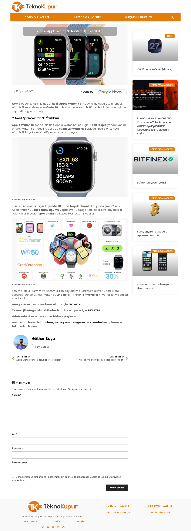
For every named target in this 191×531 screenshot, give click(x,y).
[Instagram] (58, 527)
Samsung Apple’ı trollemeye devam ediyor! (153, 286)
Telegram (78, 322)
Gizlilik (57, 521)
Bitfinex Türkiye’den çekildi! (151, 182)
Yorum (16, 395)
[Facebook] (63, 527)
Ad (14, 434)
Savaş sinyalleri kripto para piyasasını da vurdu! (152, 233)
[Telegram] (53, 527)
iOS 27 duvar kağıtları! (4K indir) (154, 69)
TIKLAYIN (74, 304)
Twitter (48, 322)
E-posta (17, 448)
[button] (172, 17)
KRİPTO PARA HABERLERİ (87, 17)
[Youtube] (48, 527)
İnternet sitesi (20, 462)
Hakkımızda (30, 521)
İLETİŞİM (81, 521)
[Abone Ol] (110, 91)
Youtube (96, 322)
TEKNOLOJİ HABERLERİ (37, 17)
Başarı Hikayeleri (160, 512)
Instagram (62, 322)
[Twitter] (42, 527)
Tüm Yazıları (42, 347)
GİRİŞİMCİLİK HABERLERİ (138, 17)
